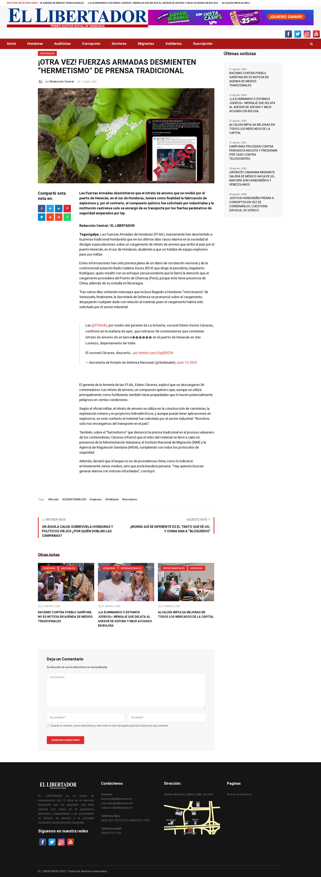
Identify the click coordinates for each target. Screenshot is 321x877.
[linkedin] (58, 208)
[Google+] (41, 217)
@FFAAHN (99, 325)
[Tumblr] (67, 217)
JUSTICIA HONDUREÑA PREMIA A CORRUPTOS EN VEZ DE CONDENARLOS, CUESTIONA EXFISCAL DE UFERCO (251, 204)
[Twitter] (50, 208)
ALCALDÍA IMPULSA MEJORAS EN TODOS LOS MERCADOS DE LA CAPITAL (224, 3)
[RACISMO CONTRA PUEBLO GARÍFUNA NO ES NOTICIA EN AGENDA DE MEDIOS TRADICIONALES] (66, 582)
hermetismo (130, 499)
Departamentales (174, 568)
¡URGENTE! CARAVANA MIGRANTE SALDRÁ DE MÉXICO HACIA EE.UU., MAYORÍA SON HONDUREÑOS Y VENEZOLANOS (252, 178)
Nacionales (47, 53)
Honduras (49, 568)
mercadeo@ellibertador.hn (117, 803)
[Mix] (58, 217)
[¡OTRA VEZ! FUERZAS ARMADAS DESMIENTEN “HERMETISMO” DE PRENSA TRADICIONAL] (126, 136)
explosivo (97, 499)
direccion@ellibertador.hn (116, 799)
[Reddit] (50, 217)
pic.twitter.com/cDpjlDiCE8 (153, 352)
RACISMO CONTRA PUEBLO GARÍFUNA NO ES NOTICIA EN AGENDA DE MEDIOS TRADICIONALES (65, 616)
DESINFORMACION (75, 499)
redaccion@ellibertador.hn (117, 808)
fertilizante (112, 499)
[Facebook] (41, 208)
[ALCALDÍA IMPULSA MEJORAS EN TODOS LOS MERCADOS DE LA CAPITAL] (186, 582)
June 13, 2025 (186, 362)
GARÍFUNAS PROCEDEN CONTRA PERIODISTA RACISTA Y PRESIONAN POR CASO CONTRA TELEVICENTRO (253, 152)
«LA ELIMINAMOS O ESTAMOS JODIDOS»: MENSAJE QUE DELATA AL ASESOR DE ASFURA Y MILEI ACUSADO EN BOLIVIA (114, 3)
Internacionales (131, 568)
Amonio (54, 499)
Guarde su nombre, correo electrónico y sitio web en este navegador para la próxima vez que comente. (110, 726)
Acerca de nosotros (239, 794)
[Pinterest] (67, 208)
